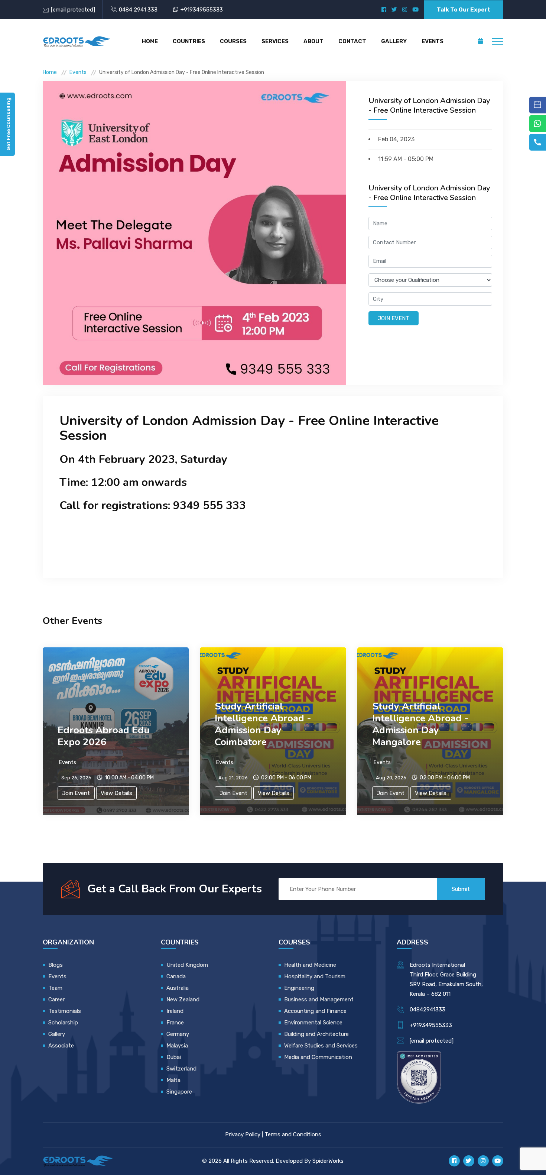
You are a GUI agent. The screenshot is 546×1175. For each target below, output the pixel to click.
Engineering (299, 988)
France (175, 1022)
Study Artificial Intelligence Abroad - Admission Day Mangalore (420, 724)
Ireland (174, 1011)
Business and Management (319, 999)
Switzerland (181, 1068)
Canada (176, 976)
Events (432, 41)
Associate (61, 1045)
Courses (233, 41)
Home (150, 41)
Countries (189, 41)
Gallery (394, 41)
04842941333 (427, 1009)
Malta (173, 1080)
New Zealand (183, 999)
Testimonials (64, 1011)
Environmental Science (313, 1022)
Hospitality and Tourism (314, 976)
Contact (352, 41)
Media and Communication (318, 1057)
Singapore (179, 1091)
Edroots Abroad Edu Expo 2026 (104, 736)
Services (275, 41)
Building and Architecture (316, 1034)
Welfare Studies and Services (321, 1045)
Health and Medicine (310, 965)
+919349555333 (202, 9)
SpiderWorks (328, 1161)
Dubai (173, 1057)
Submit (461, 889)
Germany (177, 1034)
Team (55, 988)
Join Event (393, 318)
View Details (116, 793)
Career (56, 999)
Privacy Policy (242, 1134)
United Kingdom (187, 965)
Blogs (55, 965)
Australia (177, 988)
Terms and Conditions (292, 1134)
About (313, 41)
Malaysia (177, 1045)
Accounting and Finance (315, 1011)
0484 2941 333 (138, 9)
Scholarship (63, 1022)
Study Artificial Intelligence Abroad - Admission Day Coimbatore (263, 724)
